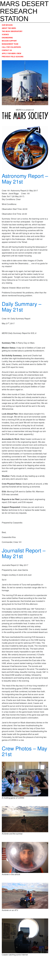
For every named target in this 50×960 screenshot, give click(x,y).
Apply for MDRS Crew (11, 53)
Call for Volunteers (11, 47)
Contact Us (7, 50)
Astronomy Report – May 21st (25, 178)
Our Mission (7, 25)
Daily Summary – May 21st (21, 306)
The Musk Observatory (12, 31)
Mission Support (9, 41)
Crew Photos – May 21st (24, 751)
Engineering (7, 38)
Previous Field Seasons (12, 57)
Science (5, 34)
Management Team (10, 44)
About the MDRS (9, 28)
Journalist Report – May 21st (24, 553)
